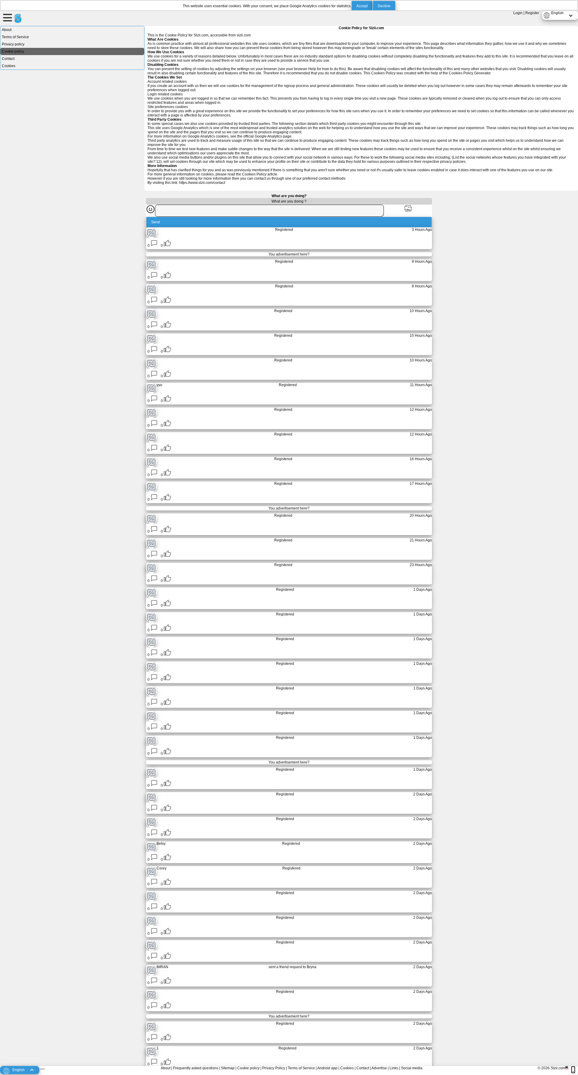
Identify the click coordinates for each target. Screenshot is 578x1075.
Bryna (311, 967)
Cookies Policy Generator (469, 73)
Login (518, 13)
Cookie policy (13, 51)
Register (532, 13)
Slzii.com (558, 1068)
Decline (384, 6)
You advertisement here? (289, 254)
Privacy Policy (273, 1068)
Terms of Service (15, 37)
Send (155, 222)
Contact (8, 59)
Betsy (161, 843)
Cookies (8, 66)
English (557, 13)
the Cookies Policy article (256, 174)
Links (394, 1068)
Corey (161, 868)
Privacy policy (13, 44)
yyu (159, 385)
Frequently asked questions (195, 1068)
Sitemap (228, 1068)
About (6, 30)
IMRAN (162, 967)
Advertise (379, 1068)
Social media (411, 1068)
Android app (327, 1068)
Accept (362, 6)
